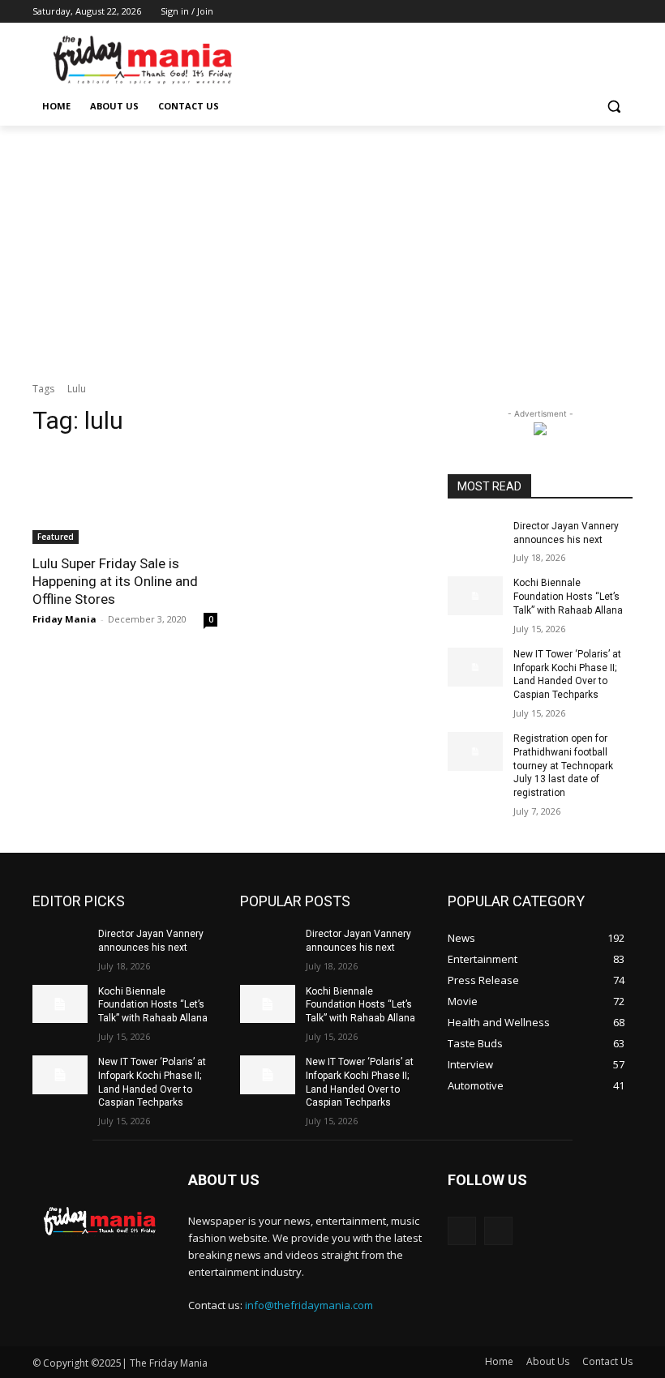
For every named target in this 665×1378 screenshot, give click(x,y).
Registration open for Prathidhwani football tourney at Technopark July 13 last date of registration (563, 765)
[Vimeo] (600, 11)
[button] (613, 107)
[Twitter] (578, 11)
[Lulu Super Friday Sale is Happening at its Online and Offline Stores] (124, 497)
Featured (55, 536)
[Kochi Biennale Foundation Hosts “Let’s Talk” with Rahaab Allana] (475, 595)
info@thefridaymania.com (309, 1305)
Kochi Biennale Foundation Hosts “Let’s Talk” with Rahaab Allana (568, 596)
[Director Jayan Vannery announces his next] (475, 539)
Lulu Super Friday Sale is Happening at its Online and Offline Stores (115, 581)
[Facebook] (533, 11)
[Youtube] (623, 11)
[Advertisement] (332, 247)
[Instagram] (556, 11)
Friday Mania (64, 619)
